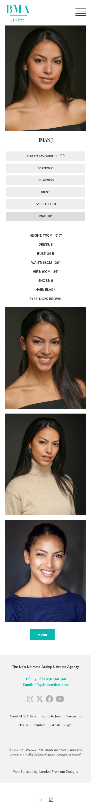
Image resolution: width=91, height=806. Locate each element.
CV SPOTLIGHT (45, 204)
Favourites (74, 716)
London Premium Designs (58, 772)
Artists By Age (61, 725)
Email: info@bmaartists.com (46, 684)
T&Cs (23, 725)
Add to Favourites (42, 156)
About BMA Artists (22, 716)
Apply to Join (51, 716)
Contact (39, 725)
